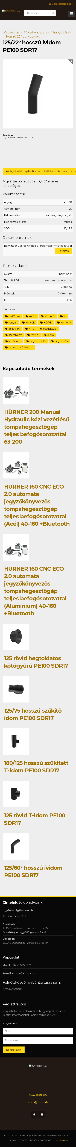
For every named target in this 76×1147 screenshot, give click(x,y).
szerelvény (15, 335)
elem (50, 335)
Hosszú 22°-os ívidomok (23, 36)
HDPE (47, 322)
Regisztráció (13, 1049)
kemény (65, 322)
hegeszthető (37, 341)
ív (64, 316)
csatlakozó (49, 328)
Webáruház (11, 32)
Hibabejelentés (60, 1140)
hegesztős (61, 341)
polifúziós (14, 316)
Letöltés (63, 251)
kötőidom (14, 341)
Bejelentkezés (61, 3)
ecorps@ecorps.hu (23, 973)
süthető (49, 316)
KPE (31, 328)
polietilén (14, 328)
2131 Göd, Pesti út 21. (15, 916)
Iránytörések (62, 32)
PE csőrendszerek (36, 32)
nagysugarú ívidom (20, 347)
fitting (34, 335)
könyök (30, 322)
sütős (32, 316)
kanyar (12, 322)
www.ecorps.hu (38, 1094)
